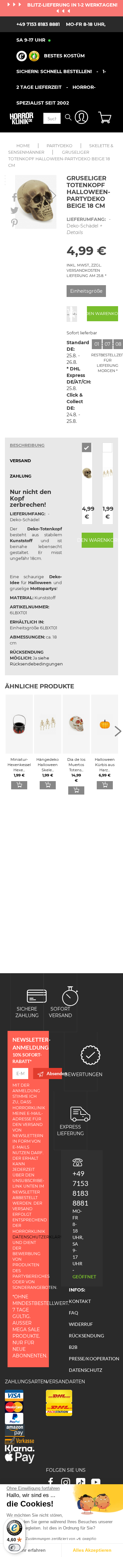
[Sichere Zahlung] (37, 995)
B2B (73, 1347)
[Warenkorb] (105, 118)
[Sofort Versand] (70, 995)
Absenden (54, 1073)
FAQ (73, 1312)
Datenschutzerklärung (41, 1236)
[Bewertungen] (90, 1054)
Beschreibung (27, 445)
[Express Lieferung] (80, 1113)
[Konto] (81, 118)
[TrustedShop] (27, 56)
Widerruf (81, 1324)
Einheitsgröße (86, 291)
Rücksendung (86, 1335)
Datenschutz (85, 1370)
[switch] (14, 1547)
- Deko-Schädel (89, 225)
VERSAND (20, 460)
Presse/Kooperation (94, 1358)
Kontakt (80, 1301)
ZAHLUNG (20, 476)
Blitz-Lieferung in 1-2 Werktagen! (72, 5)
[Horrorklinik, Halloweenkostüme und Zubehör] (21, 118)
